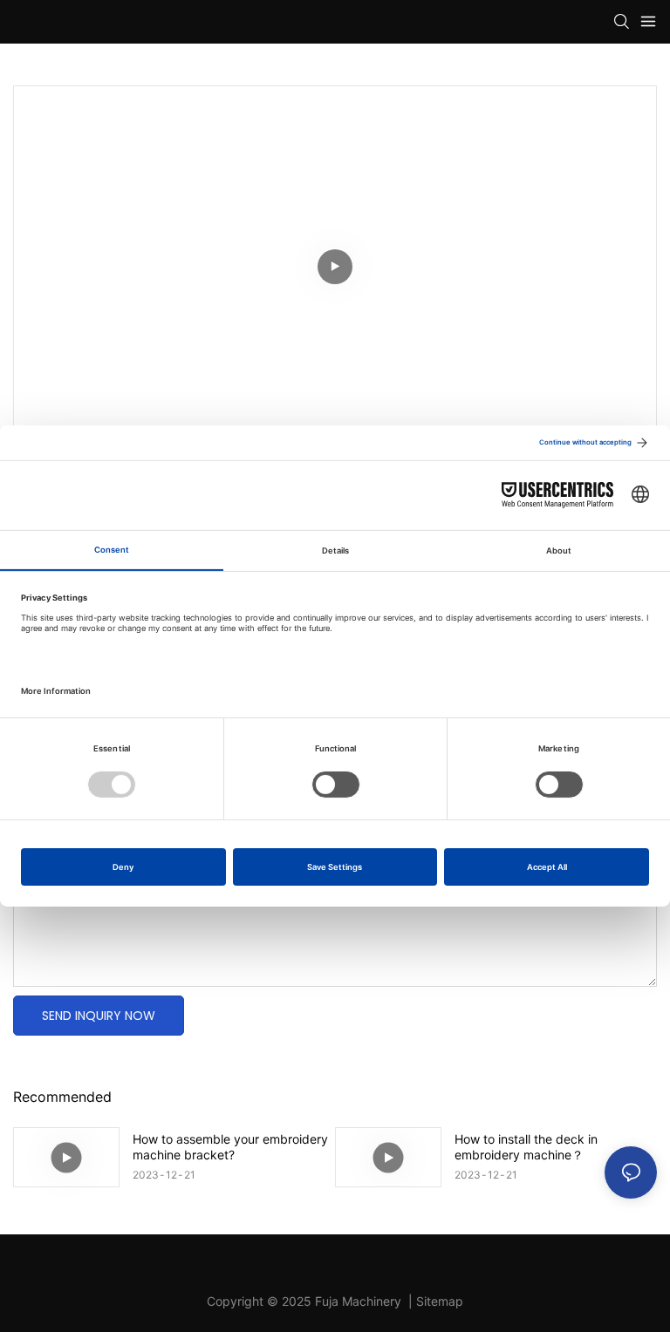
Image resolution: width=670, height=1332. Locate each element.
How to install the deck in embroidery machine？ (526, 1147)
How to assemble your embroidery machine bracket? (230, 1147)
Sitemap (439, 1301)
